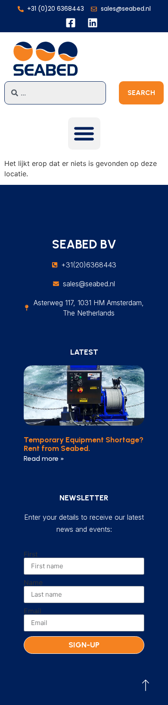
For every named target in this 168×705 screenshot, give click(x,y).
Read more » (44, 458)
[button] (84, 133)
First (31, 554)
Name (33, 582)
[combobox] (55, 92)
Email (32, 610)
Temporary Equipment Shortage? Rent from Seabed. (83, 444)
